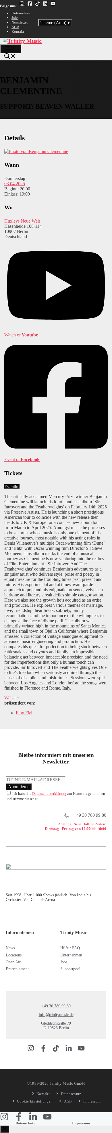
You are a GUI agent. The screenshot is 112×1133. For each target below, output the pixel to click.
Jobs (14, 18)
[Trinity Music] (22, 41)
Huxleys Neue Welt (22, 221)
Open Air (13, 962)
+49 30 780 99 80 (90, 815)
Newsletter (19, 22)
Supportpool (70, 969)
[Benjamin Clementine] (36, 151)
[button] (10, 57)
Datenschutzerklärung (49, 793)
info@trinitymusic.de (56, 1015)
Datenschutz (25, 1123)
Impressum (81, 1123)
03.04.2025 (14, 183)
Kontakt (17, 31)
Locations (14, 955)
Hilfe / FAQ (70, 948)
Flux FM (24, 712)
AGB (15, 27)
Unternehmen (21, 13)
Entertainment (17, 969)
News (10, 948)
